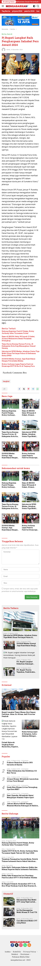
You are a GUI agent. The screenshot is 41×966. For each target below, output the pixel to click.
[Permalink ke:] (3, 49)
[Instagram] (21, 945)
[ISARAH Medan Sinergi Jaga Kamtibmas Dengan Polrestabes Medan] (10, 446)
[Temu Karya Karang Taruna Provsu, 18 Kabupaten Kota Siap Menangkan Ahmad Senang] (10, 425)
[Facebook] (12, 945)
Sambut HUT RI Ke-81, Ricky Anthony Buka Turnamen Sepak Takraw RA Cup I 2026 (20, 852)
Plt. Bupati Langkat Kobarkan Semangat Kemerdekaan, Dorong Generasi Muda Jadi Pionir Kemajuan (26, 663)
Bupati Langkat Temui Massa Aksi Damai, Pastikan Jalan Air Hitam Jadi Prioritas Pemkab (19, 714)
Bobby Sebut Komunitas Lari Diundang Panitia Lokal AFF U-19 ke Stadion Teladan (19, 877)
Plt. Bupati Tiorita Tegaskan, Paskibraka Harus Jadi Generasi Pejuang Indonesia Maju (26, 671)
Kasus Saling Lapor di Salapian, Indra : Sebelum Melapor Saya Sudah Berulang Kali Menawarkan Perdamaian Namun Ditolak (30, 734)
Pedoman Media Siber (20, 957)
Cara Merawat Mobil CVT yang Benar (27, 922)
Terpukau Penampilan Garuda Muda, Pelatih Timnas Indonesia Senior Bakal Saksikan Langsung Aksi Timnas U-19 (20, 860)
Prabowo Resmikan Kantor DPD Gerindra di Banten (20, 764)
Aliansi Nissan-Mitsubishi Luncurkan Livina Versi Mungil (22, 780)
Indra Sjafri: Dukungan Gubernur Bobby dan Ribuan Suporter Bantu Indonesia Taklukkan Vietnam (20, 868)
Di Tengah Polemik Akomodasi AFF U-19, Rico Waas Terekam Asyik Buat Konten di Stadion (19, 885)
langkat (6, 381)
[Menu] (3, 6)
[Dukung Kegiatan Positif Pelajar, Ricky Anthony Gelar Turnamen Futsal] (10, 404)
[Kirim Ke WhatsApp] (37, 389)
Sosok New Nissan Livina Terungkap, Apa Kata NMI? (22, 788)
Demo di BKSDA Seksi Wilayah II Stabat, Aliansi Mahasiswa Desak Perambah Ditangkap (18, 338)
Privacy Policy (29, 952)
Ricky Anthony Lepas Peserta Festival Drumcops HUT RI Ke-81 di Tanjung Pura (18, 365)
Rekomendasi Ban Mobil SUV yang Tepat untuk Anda (26, 901)
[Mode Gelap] (34, 6)
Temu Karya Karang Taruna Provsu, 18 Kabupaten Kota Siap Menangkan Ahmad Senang (18, 346)
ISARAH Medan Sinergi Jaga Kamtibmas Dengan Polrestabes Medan (18, 360)
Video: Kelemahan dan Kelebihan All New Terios (22, 772)
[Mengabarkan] (17, 6)
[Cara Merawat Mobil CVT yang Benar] (9, 922)
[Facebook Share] (19, 389)
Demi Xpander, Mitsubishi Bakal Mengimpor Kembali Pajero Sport (20, 796)
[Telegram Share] (33, 389)
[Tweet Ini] (24, 389)
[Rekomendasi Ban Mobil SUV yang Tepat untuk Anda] (9, 901)
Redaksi (14, 954)
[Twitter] (16, 945)
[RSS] (29, 945)
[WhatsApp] (25, 945)
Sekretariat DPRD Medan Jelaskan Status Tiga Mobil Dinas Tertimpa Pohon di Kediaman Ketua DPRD (20, 353)
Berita (4, 34)
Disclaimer (24, 954)
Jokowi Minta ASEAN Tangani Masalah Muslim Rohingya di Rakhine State (23, 805)
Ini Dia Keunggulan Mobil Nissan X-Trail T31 (27, 911)
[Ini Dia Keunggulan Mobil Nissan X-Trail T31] (9, 912)
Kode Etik (17, 952)
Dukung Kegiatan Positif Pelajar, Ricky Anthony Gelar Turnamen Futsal (18, 332)
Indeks (7, 952)
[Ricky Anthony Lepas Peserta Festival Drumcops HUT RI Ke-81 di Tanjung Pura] (30, 446)
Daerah (9, 34)
